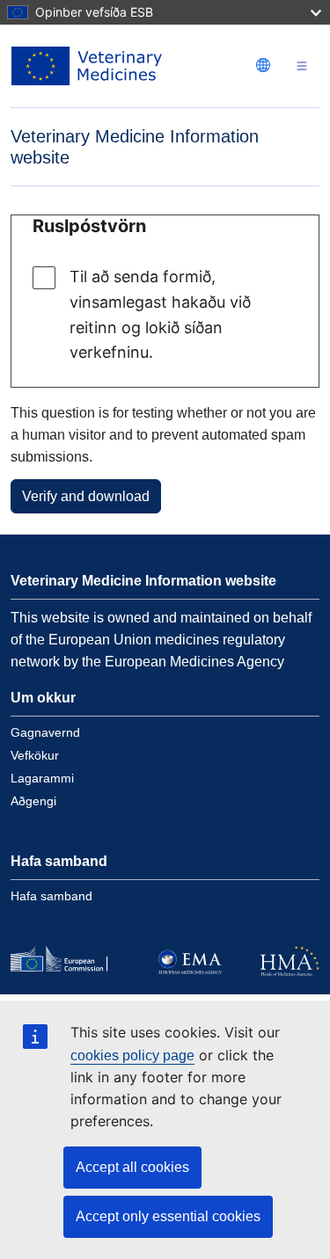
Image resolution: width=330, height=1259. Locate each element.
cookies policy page (132, 1055)
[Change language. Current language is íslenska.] (263, 65)
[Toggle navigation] (301, 66)
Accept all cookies (132, 1167)
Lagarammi (42, 778)
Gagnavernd (45, 732)
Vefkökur (35, 755)
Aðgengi (33, 801)
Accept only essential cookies (168, 1216)
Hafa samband (51, 896)
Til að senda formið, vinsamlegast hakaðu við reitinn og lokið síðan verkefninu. (160, 314)
